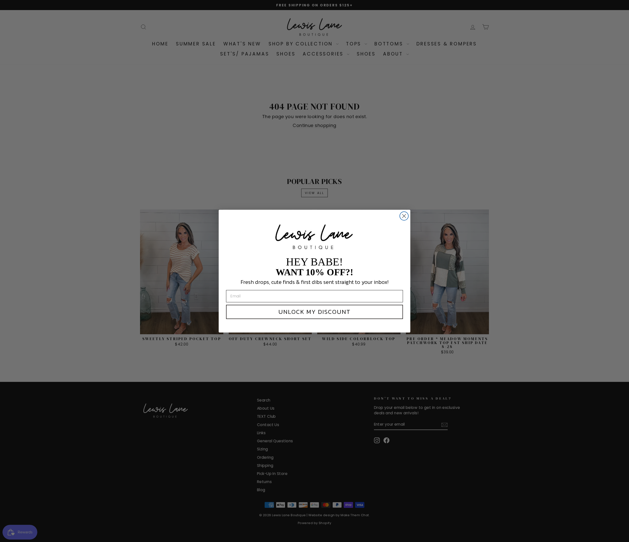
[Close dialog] (404, 216)
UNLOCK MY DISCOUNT (314, 311)
